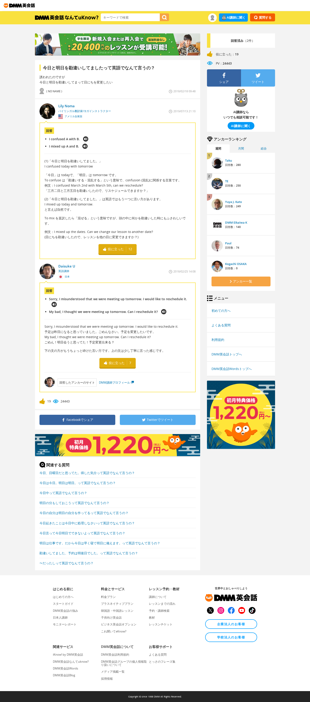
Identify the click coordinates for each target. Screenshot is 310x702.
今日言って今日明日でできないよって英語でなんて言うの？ (82, 533)
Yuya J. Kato (233, 202)
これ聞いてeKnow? (113, 631)
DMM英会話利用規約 (115, 654)
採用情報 (107, 679)
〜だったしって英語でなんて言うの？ (66, 563)
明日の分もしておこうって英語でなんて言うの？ (74, 503)
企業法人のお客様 (231, 624)
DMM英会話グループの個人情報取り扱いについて (124, 663)
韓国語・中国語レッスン (117, 611)
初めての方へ (221, 310)
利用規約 (218, 339)
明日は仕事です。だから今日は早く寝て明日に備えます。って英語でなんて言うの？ (99, 543)
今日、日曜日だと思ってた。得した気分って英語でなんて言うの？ (87, 473)
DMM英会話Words (65, 668)
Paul (228, 243)
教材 (152, 617)
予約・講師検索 (159, 611)
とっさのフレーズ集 (162, 662)
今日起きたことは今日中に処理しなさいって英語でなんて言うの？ (87, 523)
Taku (228, 160)
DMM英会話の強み (65, 611)
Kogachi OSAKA (236, 264)
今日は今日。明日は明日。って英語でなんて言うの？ (77, 483)
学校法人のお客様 (231, 637)
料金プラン (108, 597)
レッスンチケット (160, 624)
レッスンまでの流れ (162, 604)
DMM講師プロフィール (114, 382)
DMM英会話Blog (64, 675)
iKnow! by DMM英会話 (68, 654)
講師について (158, 597)
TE (226, 181)
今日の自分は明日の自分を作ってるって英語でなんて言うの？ (83, 513)
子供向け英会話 (111, 617)
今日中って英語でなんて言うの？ (63, 493)
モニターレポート (64, 624)
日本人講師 (60, 617)
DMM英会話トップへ (227, 354)
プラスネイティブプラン (117, 604)
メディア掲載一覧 (113, 672)
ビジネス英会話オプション (118, 624)
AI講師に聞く (236, 17)
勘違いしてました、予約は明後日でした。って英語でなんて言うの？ (88, 553)
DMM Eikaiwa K (236, 222)
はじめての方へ (63, 597)
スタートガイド (63, 604)
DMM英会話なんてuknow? (71, 662)
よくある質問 (221, 325)
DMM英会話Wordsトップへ (232, 369)
